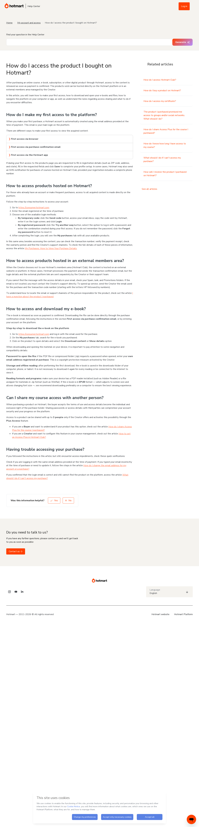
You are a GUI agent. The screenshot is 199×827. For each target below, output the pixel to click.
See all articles (149, 189)
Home (9, 22)
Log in (184, 6)
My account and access (29, 22)
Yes (56, 500)
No (70, 500)
